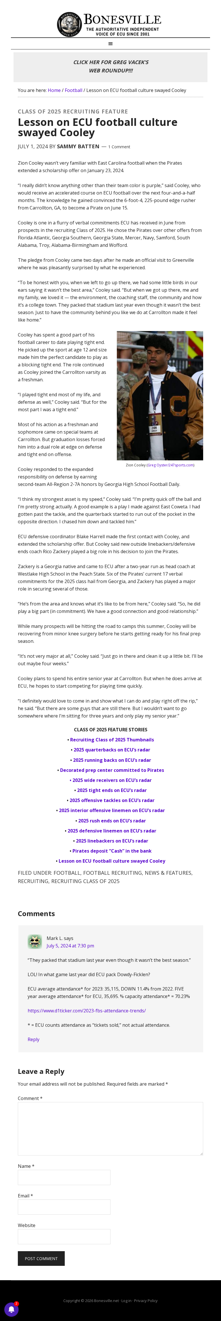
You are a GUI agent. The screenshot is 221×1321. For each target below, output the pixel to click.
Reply (33, 1039)
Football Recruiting (112, 872)
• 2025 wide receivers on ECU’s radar (111, 780)
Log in (126, 1300)
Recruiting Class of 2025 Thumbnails (112, 740)
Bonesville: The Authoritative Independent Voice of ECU (110, 24)
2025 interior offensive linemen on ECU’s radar (112, 810)
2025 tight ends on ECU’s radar (112, 790)
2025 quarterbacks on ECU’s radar (112, 750)
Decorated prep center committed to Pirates (112, 770)
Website (26, 1225)
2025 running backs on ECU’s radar (112, 760)
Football (67, 872)
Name (26, 1166)
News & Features (168, 872)
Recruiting (33, 881)
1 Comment (119, 146)
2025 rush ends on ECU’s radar (112, 821)
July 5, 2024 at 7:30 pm (70, 946)
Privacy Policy (146, 1300)
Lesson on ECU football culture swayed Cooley (112, 861)
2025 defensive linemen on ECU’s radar (112, 831)
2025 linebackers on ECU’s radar (112, 841)
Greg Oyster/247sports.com (170, 465)
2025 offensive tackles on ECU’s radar (112, 800)
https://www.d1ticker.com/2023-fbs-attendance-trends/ (87, 1010)
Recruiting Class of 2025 (85, 881)
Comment (30, 1098)
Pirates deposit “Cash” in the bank (112, 851)
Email (25, 1196)
